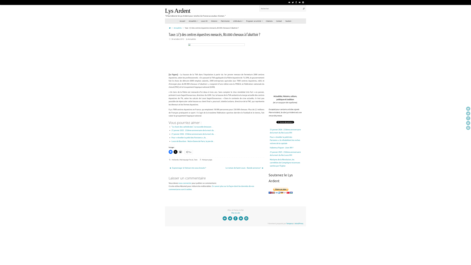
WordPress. (299, 224)
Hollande (175, 160)
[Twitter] (292, 2)
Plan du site (235, 213)
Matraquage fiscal (186, 160)
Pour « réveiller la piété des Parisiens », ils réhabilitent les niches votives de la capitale (285, 140)
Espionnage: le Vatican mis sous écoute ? (189, 168)
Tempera (289, 224)
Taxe (195, 160)
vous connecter (184, 183)
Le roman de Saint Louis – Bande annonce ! (243, 168)
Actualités (178, 28)
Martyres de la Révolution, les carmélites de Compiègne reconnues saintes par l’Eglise (285, 163)
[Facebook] (296, 2)
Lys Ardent (177, 10)
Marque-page (207, 160)
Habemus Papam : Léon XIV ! (281, 148)
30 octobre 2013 (177, 39)
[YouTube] (289, 2)
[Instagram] (303, 2)
